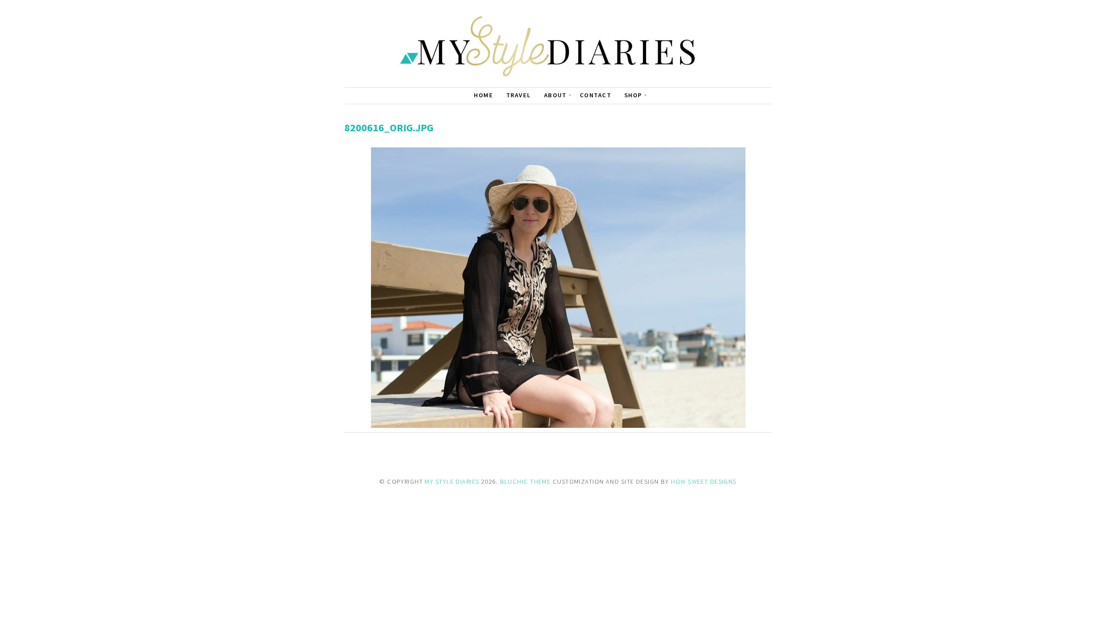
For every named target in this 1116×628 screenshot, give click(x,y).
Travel (518, 95)
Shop (633, 95)
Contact (595, 95)
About (555, 95)
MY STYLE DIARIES (452, 481)
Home (483, 95)
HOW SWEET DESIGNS (703, 481)
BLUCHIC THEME (525, 481)
